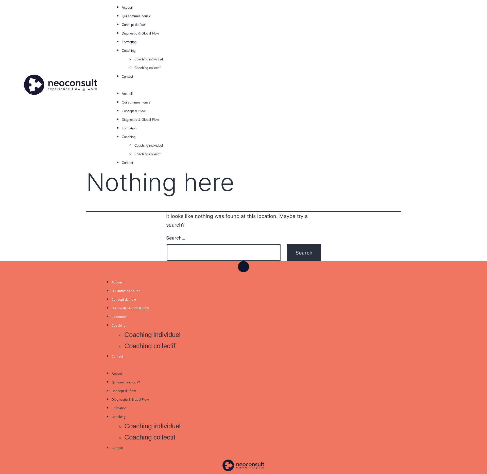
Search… (175, 238)
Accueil (127, 7)
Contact (127, 76)
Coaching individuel (148, 59)
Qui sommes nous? (136, 16)
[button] (289, 84)
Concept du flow (133, 25)
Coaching (128, 51)
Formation (129, 42)
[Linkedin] (243, 266)
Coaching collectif (147, 68)
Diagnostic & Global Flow (141, 33)
